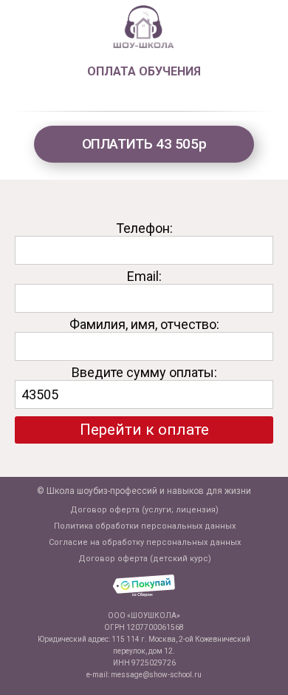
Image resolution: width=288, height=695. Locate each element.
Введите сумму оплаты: (144, 372)
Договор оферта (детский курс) (144, 558)
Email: (144, 276)
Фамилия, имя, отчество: (144, 324)
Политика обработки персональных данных (145, 526)
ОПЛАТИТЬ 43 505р (144, 143)
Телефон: (144, 228)
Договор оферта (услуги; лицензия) (144, 510)
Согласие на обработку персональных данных (145, 542)
